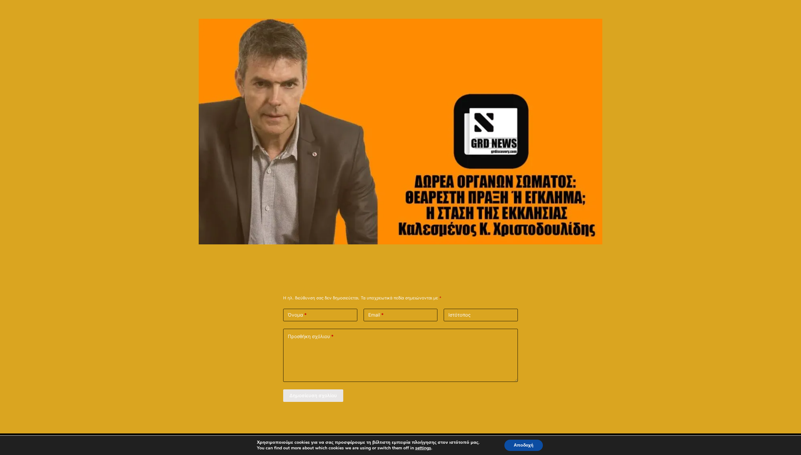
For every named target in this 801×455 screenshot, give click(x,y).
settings (423, 448)
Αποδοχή (523, 445)
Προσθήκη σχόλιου (311, 336)
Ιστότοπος (459, 315)
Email (376, 315)
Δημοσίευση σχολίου (313, 395)
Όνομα (297, 315)
